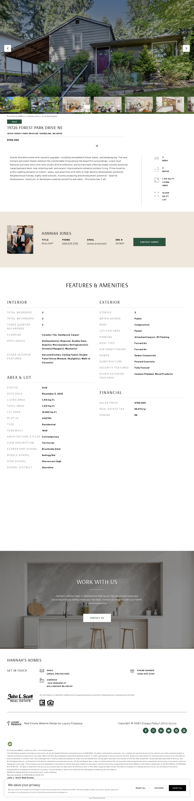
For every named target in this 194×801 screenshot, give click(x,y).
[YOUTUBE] (169, 730)
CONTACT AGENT (149, 242)
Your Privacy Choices (97, 798)
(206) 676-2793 (70, 243)
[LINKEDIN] (161, 730)
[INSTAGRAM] (153, 730)
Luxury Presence (72, 723)
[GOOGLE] (176, 730)
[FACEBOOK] (146, 730)
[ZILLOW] (184, 730)
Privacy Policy (150, 723)
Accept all (177, 788)
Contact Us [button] (97, 618)
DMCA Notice (169, 723)
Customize (159, 788)
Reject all (141, 788)
